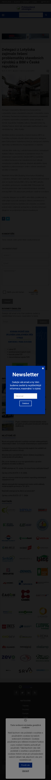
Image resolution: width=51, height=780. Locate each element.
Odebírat (25, 403)
